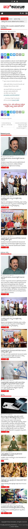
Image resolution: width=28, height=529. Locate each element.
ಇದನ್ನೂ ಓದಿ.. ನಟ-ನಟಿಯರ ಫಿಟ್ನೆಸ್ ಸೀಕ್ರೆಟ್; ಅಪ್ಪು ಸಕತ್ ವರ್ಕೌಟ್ (14, 105)
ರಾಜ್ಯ (7, 167)
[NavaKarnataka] (2, 13)
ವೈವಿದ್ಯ (8, 431)
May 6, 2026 (4, 504)
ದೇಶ (3, 118)
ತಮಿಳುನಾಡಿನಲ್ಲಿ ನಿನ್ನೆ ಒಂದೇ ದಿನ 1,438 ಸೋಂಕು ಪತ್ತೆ (6, 124)
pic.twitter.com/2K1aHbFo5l (11, 95)
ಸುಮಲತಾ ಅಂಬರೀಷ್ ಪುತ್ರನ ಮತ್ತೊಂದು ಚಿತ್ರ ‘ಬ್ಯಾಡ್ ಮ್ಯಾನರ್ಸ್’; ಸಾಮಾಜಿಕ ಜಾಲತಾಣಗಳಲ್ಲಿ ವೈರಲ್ (21, 125)
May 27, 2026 (5, 452)
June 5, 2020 (15, 100)
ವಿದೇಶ (10, 118)
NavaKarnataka (12, 31)
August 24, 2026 (5, 156)
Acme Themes (15, 526)
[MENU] (26, 13)
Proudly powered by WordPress (8, 524)
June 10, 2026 (5, 414)
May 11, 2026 (5, 478)
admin (12, 156)
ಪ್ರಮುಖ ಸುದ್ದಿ (6, 118)
